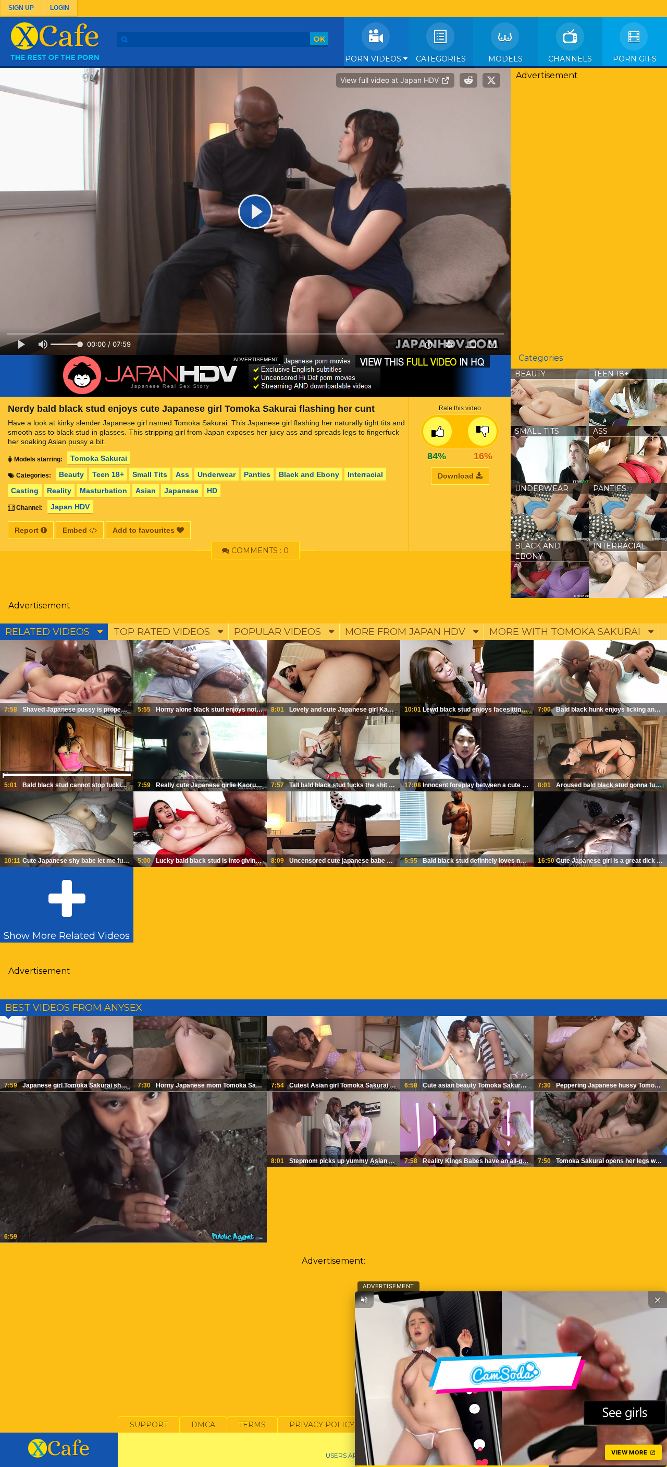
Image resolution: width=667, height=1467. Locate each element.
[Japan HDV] (255, 376)
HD (212, 490)
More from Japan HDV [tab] (406, 632)
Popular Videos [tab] (279, 632)
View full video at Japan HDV (390, 80)
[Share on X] (491, 80)
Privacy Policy (321, 1424)
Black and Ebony (309, 474)
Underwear (216, 474)
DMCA (203, 1424)
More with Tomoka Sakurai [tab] (566, 632)
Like (437, 431)
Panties (257, 474)
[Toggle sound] (364, 1299)
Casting (25, 490)
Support (149, 1424)
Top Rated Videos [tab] (163, 632)
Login (59, 7)
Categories (441, 59)
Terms (252, 1424)
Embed (76, 530)
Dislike (482, 431)
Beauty (71, 474)
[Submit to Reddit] (468, 80)
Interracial (365, 474)
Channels (570, 59)
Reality (59, 490)
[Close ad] (657, 1299)
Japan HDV (70, 507)
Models (505, 59)
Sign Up (21, 7)
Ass (182, 474)
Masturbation (103, 490)
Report (28, 530)
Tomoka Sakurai (98, 458)
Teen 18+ (108, 474)
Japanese (181, 490)
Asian (145, 490)
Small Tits (149, 474)
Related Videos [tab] (48, 632)
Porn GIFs (635, 59)
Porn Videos (374, 59)
